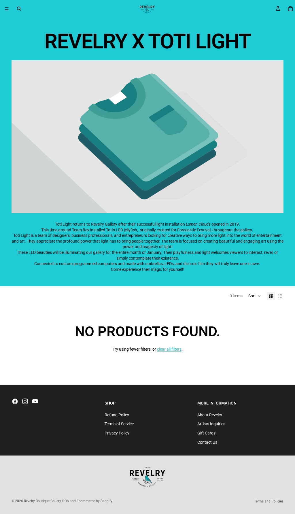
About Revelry (209, 415)
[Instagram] (25, 401)
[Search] (19, 8)
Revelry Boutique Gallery (42, 501)
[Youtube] (35, 401)
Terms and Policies (268, 501)
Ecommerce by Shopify (94, 501)
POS (65, 501)
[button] (254, 296)
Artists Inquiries (211, 424)
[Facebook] (15, 401)
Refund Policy (117, 415)
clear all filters (169, 349)
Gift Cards (206, 433)
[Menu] (6, 8)
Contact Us (207, 442)
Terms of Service (119, 424)
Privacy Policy (117, 433)
